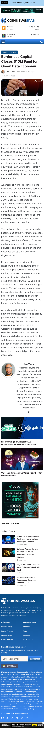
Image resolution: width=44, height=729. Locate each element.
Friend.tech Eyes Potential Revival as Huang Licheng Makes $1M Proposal (23, 3)
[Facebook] (2, 718)
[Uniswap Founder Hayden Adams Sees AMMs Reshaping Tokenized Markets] (8, 552)
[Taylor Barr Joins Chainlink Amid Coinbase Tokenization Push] (8, 567)
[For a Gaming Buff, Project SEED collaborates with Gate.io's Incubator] (22, 428)
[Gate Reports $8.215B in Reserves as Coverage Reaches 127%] (8, 580)
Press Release (7, 639)
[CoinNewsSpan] (18, 20)
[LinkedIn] (29, 412)
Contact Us (28, 639)
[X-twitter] (7, 718)
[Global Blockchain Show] (22, 726)
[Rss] (22, 718)
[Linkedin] (17, 718)
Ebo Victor (10, 72)
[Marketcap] (27, 718)
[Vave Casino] (22, 10)
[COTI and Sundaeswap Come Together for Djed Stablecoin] (22, 459)
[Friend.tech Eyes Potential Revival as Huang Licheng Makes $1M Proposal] (8, 539)
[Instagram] (12, 718)
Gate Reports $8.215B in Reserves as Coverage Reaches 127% (27, 580)
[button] (3, 42)
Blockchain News (9, 52)
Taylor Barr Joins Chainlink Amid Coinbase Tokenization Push (29, 567)
